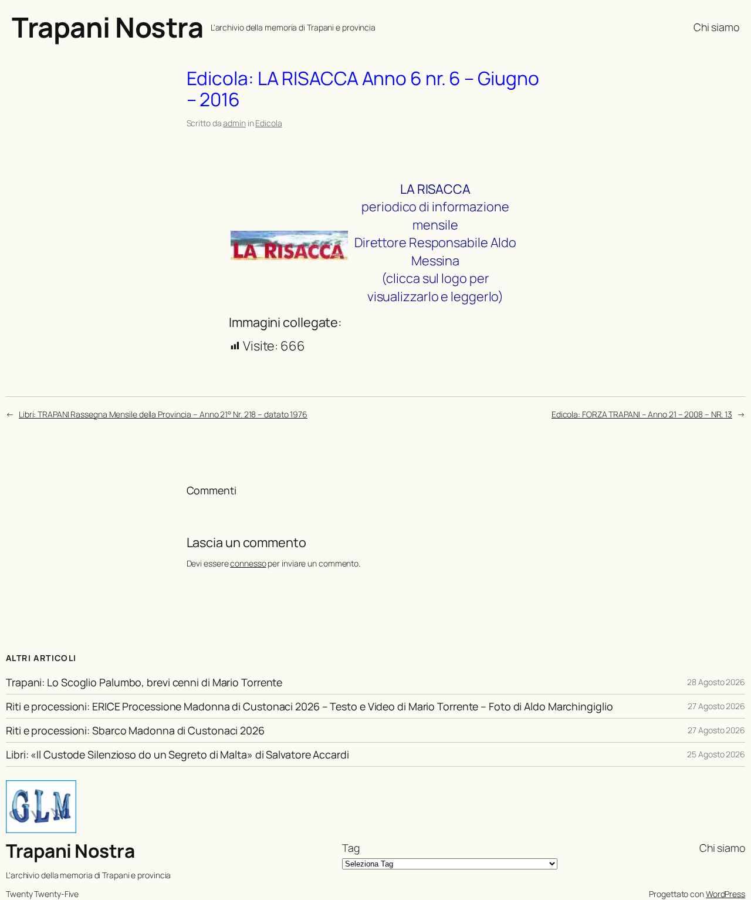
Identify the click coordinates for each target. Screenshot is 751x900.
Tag (351, 848)
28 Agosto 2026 (716, 681)
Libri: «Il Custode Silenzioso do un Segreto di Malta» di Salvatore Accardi (177, 754)
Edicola (268, 123)
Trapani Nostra (107, 27)
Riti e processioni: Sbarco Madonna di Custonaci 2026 (135, 730)
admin (234, 123)
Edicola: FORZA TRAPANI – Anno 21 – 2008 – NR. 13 (642, 414)
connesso (248, 563)
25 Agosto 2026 (716, 754)
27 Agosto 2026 (716, 706)
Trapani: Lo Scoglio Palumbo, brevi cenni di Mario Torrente (144, 682)
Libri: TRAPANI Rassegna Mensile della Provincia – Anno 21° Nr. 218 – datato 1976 (163, 414)
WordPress (725, 893)
